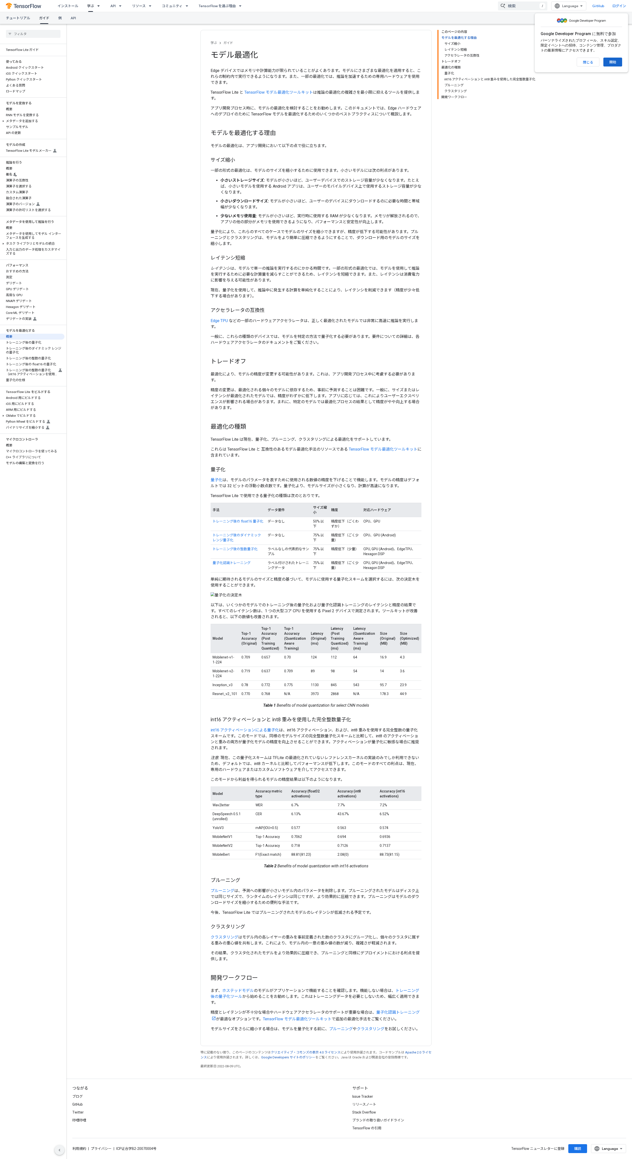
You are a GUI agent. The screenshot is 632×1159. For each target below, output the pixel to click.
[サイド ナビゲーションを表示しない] (59, 1150)
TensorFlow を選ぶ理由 (217, 6)
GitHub (598, 6)
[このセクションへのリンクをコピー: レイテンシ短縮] (250, 258)
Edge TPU (220, 320)
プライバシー (101, 1149)
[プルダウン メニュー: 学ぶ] (100, 6)
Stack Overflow (364, 1112)
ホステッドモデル (238, 990)
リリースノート (364, 1104)
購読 (577, 1148)
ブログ (77, 1096)
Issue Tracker (362, 1096)
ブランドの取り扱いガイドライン (378, 1120)
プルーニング (222, 890)
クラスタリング (224, 937)
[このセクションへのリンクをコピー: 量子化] (230, 470)
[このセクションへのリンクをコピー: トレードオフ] (251, 362)
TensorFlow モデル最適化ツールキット (278, 92)
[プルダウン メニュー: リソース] (152, 6)
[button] (32, 121)
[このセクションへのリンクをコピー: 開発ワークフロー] (263, 978)
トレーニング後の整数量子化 (235, 549)
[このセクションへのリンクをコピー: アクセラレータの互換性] (270, 311)
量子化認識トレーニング (232, 563)
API (113, 6)
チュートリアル (18, 18)
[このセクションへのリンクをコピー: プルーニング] (245, 881)
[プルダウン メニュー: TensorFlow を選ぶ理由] (242, 6)
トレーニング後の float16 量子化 (238, 521)
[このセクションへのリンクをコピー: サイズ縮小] (240, 160)
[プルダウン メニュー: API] (122, 6)
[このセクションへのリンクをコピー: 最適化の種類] (251, 427)
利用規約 (79, 1149)
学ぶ (90, 6)
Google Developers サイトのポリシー (288, 1057)
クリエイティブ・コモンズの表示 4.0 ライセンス (305, 1052)
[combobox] (522, 5)
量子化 (216, 480)
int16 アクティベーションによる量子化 (245, 730)
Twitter (78, 1112)
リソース (139, 6)
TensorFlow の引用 (366, 1128)
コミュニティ (172, 6)
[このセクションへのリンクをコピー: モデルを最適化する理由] (281, 133)
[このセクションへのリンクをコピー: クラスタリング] (250, 927)
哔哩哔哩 (79, 1120)
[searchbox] (33, 34)
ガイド (44, 18)
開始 (612, 62)
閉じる (588, 62)
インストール (68, 6)
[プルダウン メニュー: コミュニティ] (188, 6)
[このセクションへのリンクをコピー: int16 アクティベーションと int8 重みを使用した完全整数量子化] (356, 720)
